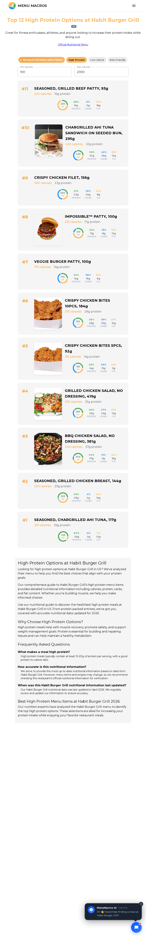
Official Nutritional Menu (73, 44)
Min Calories (26, 67)
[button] (42, 60)
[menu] (133, 5)
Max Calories (83, 67)
